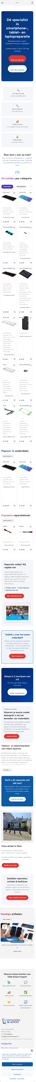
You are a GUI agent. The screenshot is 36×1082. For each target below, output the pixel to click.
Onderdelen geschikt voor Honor (7, 286)
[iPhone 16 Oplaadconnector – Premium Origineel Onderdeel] (9, 411)
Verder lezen (17, 951)
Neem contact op (17, 656)
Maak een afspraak (17, 60)
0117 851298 (8, 1034)
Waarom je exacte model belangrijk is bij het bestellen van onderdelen (17, 945)
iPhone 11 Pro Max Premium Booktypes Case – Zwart (25, 337)
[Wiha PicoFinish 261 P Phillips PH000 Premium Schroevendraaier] (9, 532)
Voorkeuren (17, 1074)
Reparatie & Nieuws (17, 941)
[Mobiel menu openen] (2, 3)
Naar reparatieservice (14, 596)
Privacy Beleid (20, 1078)
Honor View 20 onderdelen (24, 290)
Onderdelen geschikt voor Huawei (23, 210)
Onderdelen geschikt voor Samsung (23, 253)
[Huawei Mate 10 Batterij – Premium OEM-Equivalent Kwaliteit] (25, 274)
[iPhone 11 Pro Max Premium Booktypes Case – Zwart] (25, 323)
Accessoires (23, 333)
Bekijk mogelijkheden (17, 693)
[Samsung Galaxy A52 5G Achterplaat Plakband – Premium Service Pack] (9, 323)
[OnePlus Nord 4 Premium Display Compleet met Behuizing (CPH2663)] (9, 198)
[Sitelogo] (17, 2)
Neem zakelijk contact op (17, 897)
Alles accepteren (17, 1064)
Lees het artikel (11, 736)
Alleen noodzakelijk (17, 1069)
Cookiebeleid (13, 1078)
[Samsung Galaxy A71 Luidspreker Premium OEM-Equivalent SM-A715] (25, 370)
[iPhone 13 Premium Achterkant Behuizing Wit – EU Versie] (9, 370)
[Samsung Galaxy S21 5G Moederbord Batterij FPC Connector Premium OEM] (25, 233)
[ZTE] (17, 172)
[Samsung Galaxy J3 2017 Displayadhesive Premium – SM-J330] (25, 411)
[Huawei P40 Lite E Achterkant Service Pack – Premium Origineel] (25, 198)
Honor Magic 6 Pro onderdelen (7, 290)
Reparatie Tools (8, 542)
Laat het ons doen (17, 799)
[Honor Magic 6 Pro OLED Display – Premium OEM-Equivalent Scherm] (9, 274)
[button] (32, 1051)
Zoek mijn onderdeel (17, 70)
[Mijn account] (32, 3)
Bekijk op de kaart (10, 865)
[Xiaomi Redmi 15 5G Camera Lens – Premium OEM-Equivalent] (9, 233)
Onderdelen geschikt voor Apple (7, 391)
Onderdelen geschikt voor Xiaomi (7, 245)
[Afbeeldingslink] (11, 1021)
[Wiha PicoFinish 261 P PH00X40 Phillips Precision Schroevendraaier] (25, 532)
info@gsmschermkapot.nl (10, 1036)
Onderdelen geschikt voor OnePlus (7, 210)
